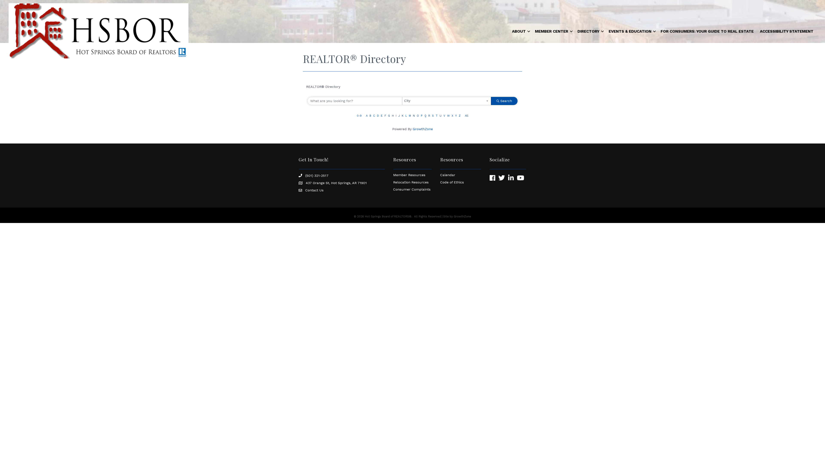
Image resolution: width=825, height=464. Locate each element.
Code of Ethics (452, 182)
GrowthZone (423, 129)
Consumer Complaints (412, 189)
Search (506, 101)
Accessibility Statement (786, 31)
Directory (588, 31)
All (466, 115)
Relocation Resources (411, 182)
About (519, 31)
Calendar (447, 175)
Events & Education (630, 31)
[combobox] (446, 101)
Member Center (551, 31)
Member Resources (409, 175)
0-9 (359, 115)
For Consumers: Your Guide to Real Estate (707, 31)
